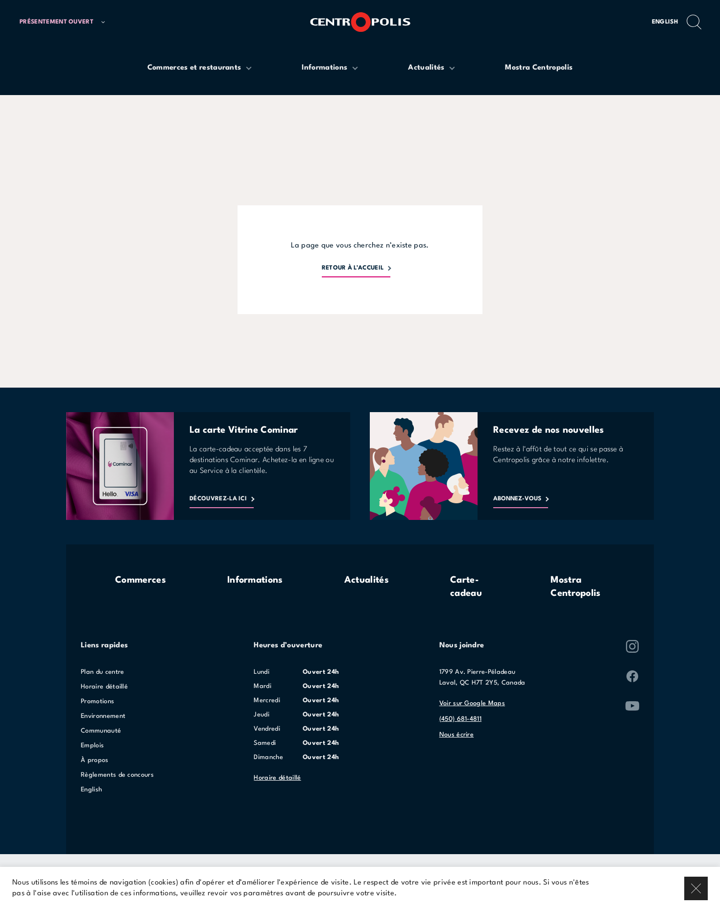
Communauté (101, 731)
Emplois (92, 745)
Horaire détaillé (104, 687)
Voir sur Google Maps (472, 703)
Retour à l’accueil (353, 268)
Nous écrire (456, 735)
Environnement (103, 716)
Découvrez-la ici (218, 499)
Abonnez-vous (517, 499)
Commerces (140, 580)
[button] (67, 22)
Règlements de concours (117, 775)
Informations (255, 580)
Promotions (97, 701)
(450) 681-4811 (460, 719)
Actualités (366, 580)
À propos (95, 760)
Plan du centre (102, 672)
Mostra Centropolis (576, 587)
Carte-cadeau (466, 587)
